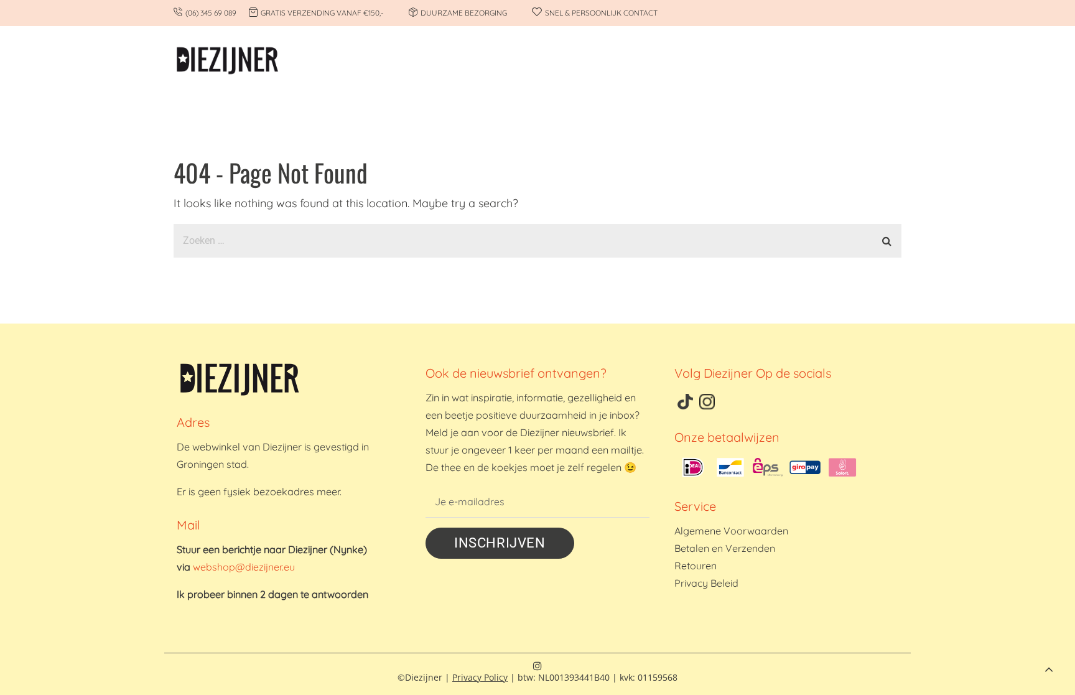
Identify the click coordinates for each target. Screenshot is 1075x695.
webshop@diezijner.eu (244, 567)
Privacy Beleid (706, 583)
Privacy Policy (480, 677)
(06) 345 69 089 (210, 12)
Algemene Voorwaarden (731, 531)
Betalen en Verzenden (724, 548)
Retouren (695, 565)
